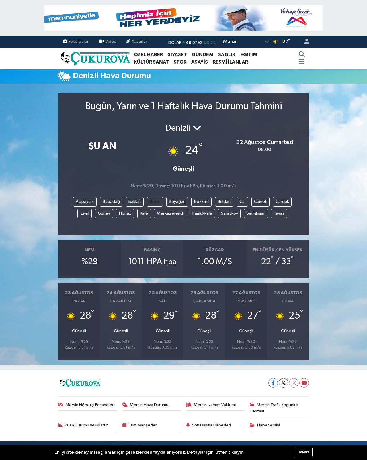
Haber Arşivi (268, 425)
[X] (283, 383)
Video (110, 41)
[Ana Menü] (301, 62)
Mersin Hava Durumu (149, 405)
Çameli (260, 201)
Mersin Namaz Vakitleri (215, 405)
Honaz (125, 213)
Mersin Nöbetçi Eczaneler (89, 405)
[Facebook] (273, 383)
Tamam (303, 451)
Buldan (224, 201)
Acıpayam (85, 201)
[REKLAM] (183, 17)
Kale (144, 213)
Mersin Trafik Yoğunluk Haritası (274, 408)
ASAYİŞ (199, 62)
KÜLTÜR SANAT (151, 62)
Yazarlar (139, 41)
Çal (242, 201)
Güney (104, 213)
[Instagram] (293, 383)
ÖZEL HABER (148, 54)
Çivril (84, 213)
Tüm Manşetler (143, 425)
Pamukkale (202, 213)
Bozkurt (201, 201)
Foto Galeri (79, 41)
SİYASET (177, 54)
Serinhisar (256, 213)
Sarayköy (229, 213)
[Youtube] (304, 383)
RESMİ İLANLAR (230, 62)
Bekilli (155, 201)
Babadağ (111, 201)
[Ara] (301, 54)
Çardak (282, 201)
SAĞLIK (226, 54)
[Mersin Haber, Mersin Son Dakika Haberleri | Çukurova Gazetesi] (95, 58)
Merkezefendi (170, 213)
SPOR (180, 62)
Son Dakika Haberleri (211, 425)
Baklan (134, 201)
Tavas (279, 213)
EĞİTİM (248, 54)
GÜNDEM (202, 54)
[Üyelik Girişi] (304, 42)
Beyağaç (177, 201)
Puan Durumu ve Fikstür (86, 425)
